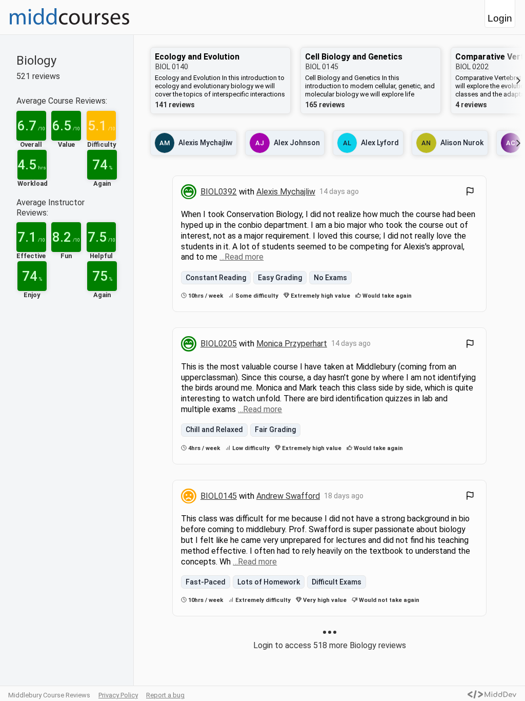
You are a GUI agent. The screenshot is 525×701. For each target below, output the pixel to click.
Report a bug (165, 695)
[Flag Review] (470, 192)
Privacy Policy (118, 695)
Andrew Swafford (288, 496)
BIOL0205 (218, 343)
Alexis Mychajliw (285, 192)
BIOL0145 (218, 496)
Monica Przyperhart (291, 343)
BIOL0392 (218, 192)
